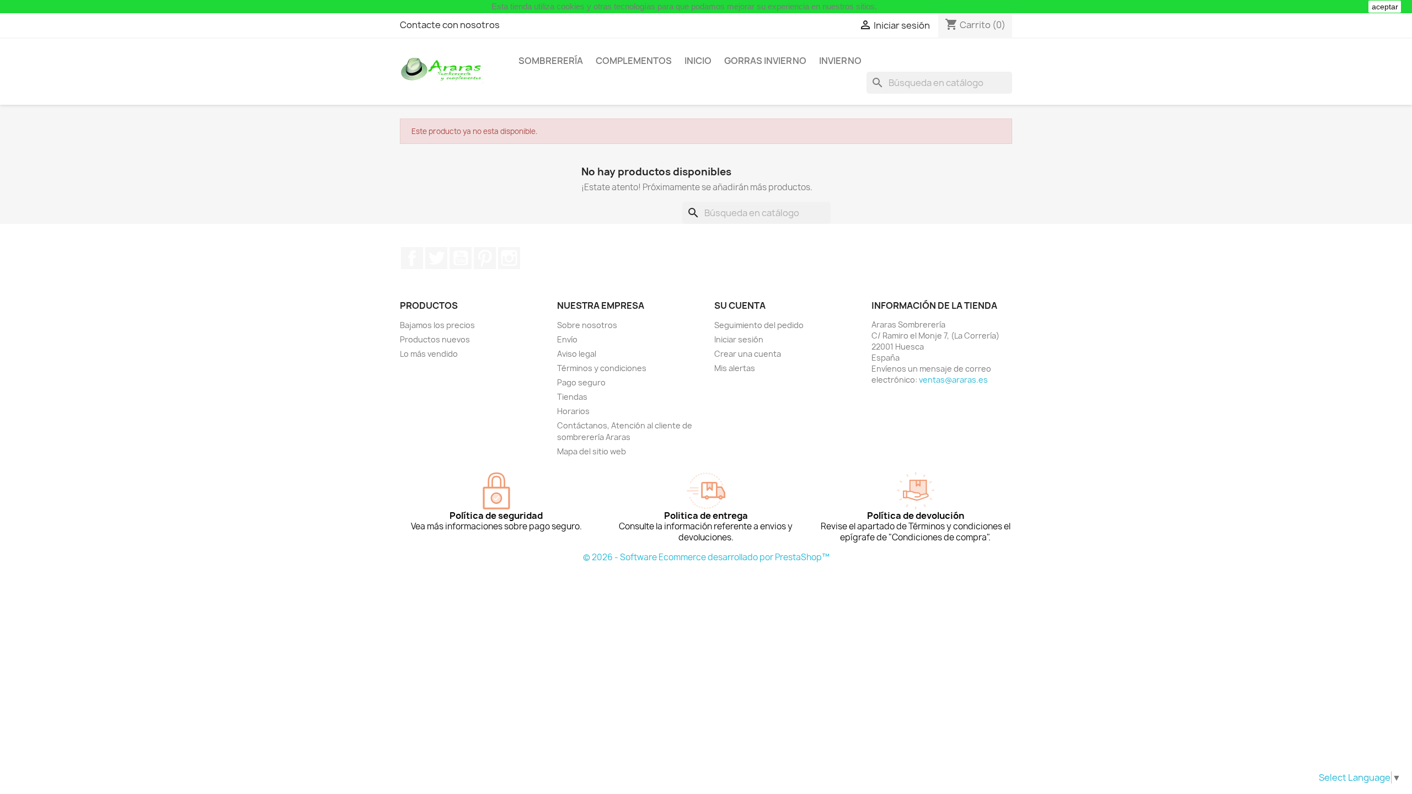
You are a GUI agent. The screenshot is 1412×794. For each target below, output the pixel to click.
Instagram (509, 258)
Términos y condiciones (601, 368)
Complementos (634, 61)
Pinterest (485, 258)
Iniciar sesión (738, 339)
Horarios (573, 411)
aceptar (1385, 6)
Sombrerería (550, 61)
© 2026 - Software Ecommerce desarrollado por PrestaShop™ (706, 557)
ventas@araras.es (953, 379)
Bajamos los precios (437, 325)
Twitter (436, 258)
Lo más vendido (429, 353)
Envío (567, 339)
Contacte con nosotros (450, 25)
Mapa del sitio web (591, 451)
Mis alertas (734, 368)
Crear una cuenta (747, 353)
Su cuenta (740, 305)
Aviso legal (576, 353)
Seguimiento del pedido (759, 325)
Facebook (412, 258)
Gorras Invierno (765, 61)
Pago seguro (581, 382)
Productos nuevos (435, 339)
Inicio (698, 61)
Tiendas (572, 396)
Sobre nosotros (587, 325)
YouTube (461, 258)
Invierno (840, 61)
